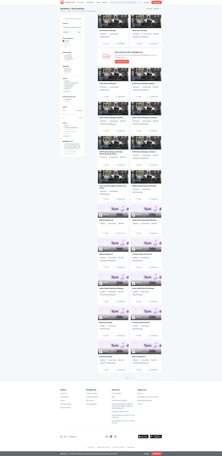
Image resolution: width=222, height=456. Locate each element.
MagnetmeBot (130, 447)
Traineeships (90, 2)
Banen (69, 11)
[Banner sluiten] (159, 51)
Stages (98, 2)
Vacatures (81, 2)
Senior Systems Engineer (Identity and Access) (112, 187)
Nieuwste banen (65, 408)
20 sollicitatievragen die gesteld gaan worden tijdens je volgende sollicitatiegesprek (122, 406)
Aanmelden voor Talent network (148, 397)
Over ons (140, 393)
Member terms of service (103, 447)
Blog (113, 397)
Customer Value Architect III (142, 254)
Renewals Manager (105, 322)
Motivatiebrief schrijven (119, 400)
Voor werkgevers (91, 404)
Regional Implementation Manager (144, 186)
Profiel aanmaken (122, 62)
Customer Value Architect (141, 322)
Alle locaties (90, 400)
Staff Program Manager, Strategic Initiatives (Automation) (110, 153)
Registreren (156, 2)
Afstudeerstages (65, 404)
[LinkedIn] (111, 436)
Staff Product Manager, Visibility (143, 83)
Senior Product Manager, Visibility (111, 118)
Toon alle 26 (66, 91)
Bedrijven (105, 2)
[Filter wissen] (80, 23)
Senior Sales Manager (139, 30)
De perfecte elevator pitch (120, 412)
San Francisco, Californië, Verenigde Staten (84, 11)
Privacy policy (91, 447)
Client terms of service (119, 447)
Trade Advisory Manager (107, 30)
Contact (140, 404)
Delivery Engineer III (106, 220)
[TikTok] (115, 436)
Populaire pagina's (92, 397)
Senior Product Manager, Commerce (144, 118)
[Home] (67, 2)
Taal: (65, 437)
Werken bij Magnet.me (145, 400)
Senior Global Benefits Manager (143, 288)
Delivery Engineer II (106, 254)
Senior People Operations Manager (144, 220)
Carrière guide (116, 393)
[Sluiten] (219, 453)
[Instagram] (107, 436)
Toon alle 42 (66, 136)
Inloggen (146, 2)
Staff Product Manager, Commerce (144, 152)
